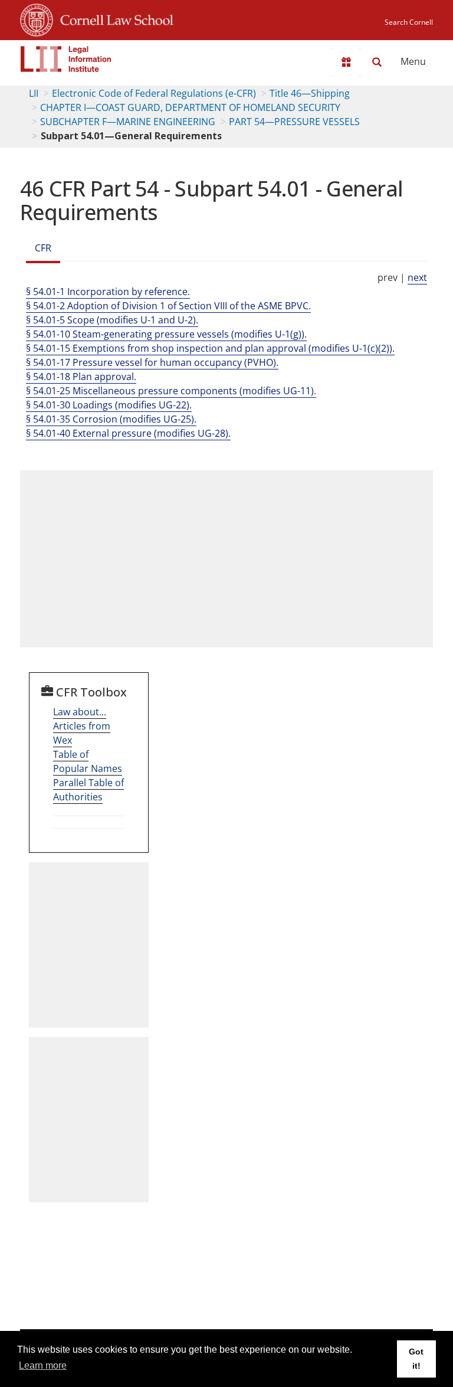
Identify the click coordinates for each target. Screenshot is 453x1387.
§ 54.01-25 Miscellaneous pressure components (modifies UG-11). (171, 390)
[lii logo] (66, 59)
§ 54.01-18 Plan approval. (81, 376)
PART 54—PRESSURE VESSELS (294, 121)
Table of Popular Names (87, 761)
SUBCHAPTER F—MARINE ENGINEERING (127, 121)
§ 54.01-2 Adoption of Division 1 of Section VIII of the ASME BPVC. (168, 305)
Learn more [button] (43, 1365)
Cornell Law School (113, 18)
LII (33, 93)
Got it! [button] (416, 1358)
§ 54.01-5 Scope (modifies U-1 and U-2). (112, 319)
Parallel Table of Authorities (88, 789)
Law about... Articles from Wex (81, 726)
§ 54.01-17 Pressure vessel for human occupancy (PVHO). (152, 362)
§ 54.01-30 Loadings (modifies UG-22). (109, 404)
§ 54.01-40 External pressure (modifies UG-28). (128, 433)
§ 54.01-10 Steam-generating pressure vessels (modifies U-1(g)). (166, 334)
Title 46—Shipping (310, 93)
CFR (43, 247)
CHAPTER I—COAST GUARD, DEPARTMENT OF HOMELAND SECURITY (190, 107)
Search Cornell (409, 22)
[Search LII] (377, 62)
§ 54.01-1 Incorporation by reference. (108, 291)
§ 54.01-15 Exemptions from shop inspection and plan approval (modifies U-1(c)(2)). (210, 348)
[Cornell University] (36, 18)
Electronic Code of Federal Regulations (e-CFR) (154, 93)
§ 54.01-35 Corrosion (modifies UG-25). (111, 419)
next (417, 277)
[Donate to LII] (346, 62)
